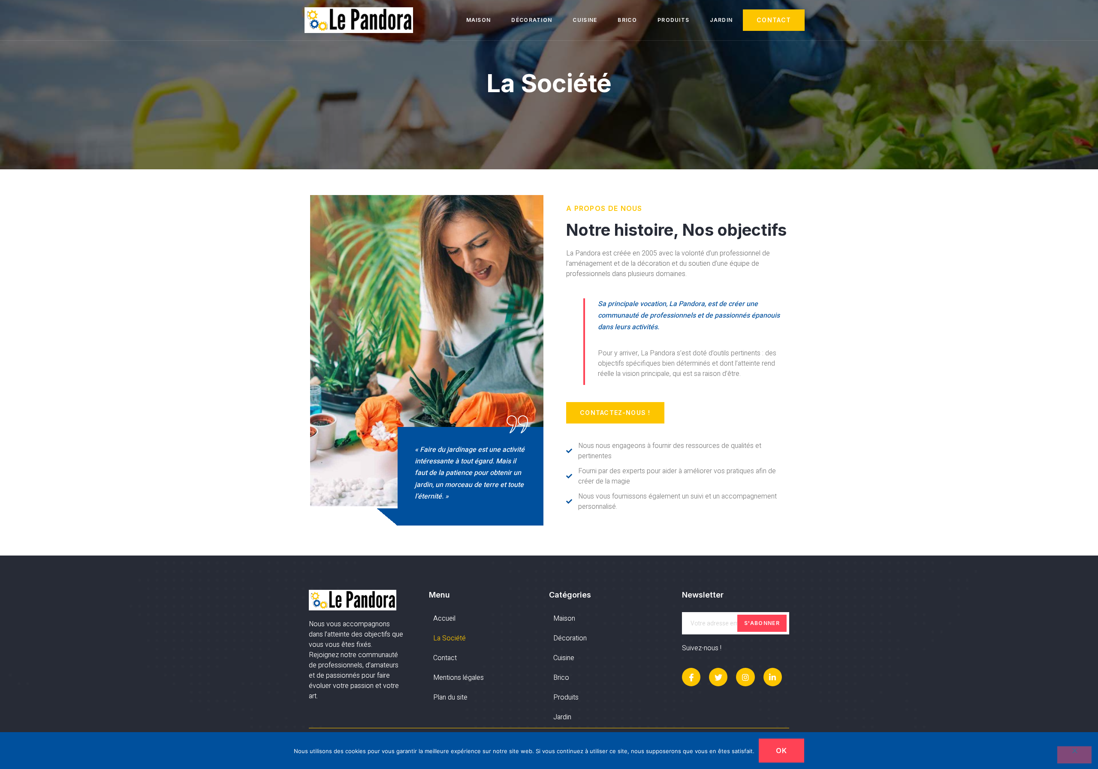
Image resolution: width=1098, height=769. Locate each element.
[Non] (1074, 754)
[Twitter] (718, 677)
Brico (627, 20)
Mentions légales (458, 678)
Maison (478, 20)
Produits (673, 20)
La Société (449, 638)
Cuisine (585, 20)
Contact (445, 658)
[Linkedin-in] (772, 677)
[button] (774, 20)
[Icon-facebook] (691, 677)
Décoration (531, 20)
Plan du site (450, 697)
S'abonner (762, 623)
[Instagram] (745, 677)
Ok (781, 750)
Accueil (444, 618)
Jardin (721, 20)
